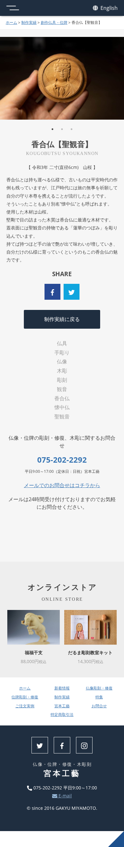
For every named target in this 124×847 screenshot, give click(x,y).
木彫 (62, 370)
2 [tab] (62, 129)
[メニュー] (12, 8)
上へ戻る (116, 839)
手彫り (62, 352)
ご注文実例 (24, 706)
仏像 (62, 361)
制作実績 (29, 22)
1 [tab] (52, 129)
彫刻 (62, 379)
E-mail (64, 796)
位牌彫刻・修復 (24, 697)
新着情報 (62, 688)
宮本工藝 (62, 706)
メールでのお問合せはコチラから (62, 485)
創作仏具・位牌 (54, 22)
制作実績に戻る (62, 319)
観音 (62, 389)
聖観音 (62, 416)
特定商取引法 (62, 714)
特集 (99, 697)
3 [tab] (71, 129)
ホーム (11, 22)
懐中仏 (62, 407)
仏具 (62, 343)
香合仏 (62, 398)
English (108, 7)
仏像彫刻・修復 (99, 688)
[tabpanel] (62, 78)
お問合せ (99, 706)
